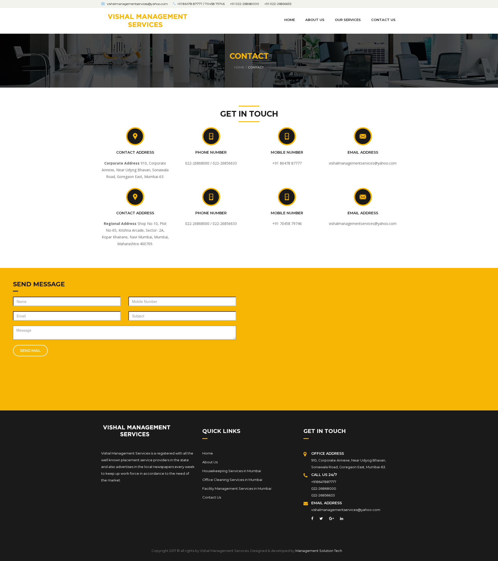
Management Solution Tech (318, 551)
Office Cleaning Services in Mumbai (232, 480)
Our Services (348, 20)
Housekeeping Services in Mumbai (231, 471)
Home (289, 20)
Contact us (383, 20)
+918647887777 (323, 482)
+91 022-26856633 (278, 4)
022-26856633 (323, 495)
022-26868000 (323, 488)
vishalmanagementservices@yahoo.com (137, 4)
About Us (210, 462)
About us (314, 20)
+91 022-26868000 (244, 4)
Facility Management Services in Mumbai (236, 488)
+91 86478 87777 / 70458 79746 (201, 4)
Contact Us (211, 497)
